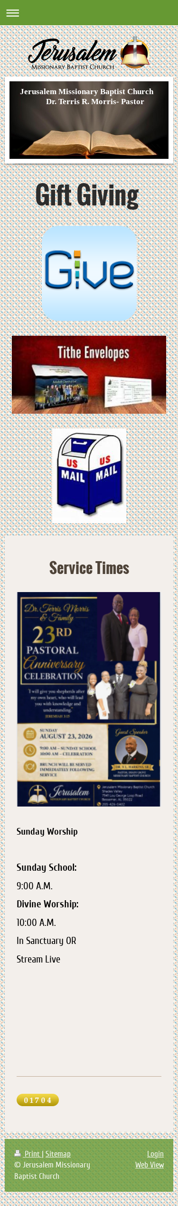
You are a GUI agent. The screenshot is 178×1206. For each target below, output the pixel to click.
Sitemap (58, 1154)
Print (32, 1154)
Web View (149, 1165)
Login (155, 1154)
